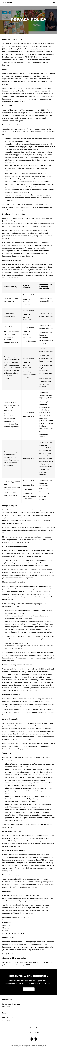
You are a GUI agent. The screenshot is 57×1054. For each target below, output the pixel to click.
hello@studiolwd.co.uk (11, 1004)
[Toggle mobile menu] (54, 2)
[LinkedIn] (35, 1039)
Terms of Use (7, 1020)
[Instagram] (31, 1039)
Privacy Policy (7, 1017)
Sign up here (34, 1032)
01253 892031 (7, 1007)
